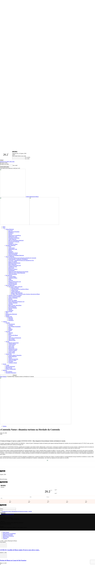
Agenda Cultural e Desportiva (14, 355)
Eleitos (9, 246)
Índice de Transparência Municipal (16, 240)
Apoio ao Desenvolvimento (14, 296)
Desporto (10, 299)
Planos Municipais (12, 264)
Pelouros (10, 234)
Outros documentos (12, 274)
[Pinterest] (32, 436)
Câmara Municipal (10, 229)
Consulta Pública (12, 276)
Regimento (10, 242)
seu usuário (27, 157)
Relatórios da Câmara (13, 252)
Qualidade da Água (12, 266)
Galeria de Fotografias (13, 359)
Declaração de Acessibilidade (9, 533)
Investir (4, 364)
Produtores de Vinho (12, 349)
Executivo (10, 230)
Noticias (4, 376)
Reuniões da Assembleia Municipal (16, 255)
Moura (9, 334)
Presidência (10, 233)
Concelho (8, 322)
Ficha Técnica (6, 532)
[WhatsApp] (26, 436)
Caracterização (11, 324)
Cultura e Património (12, 297)
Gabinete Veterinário (12, 302)
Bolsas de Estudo (15, 287)
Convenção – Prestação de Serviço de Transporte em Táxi (21, 260)
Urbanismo (10, 310)
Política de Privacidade (8, 534)
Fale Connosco (9, 371)
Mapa (9, 327)
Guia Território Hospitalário (14, 326)
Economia (10, 325)
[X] (21, 436)
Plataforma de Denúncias (8, 536)
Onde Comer (11, 346)
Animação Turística (12, 350)
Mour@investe (9, 367)
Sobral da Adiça (11, 340)
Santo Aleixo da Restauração (14, 337)
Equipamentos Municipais (11, 314)
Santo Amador (11, 339)
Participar (5, 370)
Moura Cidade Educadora (16, 292)
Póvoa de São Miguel (13, 335)
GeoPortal (10, 280)
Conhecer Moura (12, 344)
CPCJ (7, 312)
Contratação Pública (12, 277)
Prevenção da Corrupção (13, 241)
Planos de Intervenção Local (14, 265)
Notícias (10, 357)
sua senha (27, 158)
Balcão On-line (9, 311)
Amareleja (10, 332)
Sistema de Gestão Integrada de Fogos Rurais (18, 271)
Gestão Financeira (12, 239)
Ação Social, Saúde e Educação (15, 286)
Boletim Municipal (12, 356)
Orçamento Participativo (11, 372)
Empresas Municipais (10, 366)
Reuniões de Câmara (12, 244)
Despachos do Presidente (13, 237)
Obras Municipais (12, 306)
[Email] (42, 436)
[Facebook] (16, 436)
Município (10, 317)
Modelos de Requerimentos (14, 262)
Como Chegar (11, 345)
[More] (52, 436)
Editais (9, 279)
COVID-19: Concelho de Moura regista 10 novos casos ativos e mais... (20, 550)
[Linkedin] (37, 436)
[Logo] (15, 224)
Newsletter (10, 361)
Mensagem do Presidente (13, 231)
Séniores (10, 309)
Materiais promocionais (13, 342)
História (10, 330)
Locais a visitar (11, 351)
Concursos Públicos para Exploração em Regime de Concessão (22, 257)
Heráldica (10, 329)
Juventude (10, 304)
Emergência (11, 320)
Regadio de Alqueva (12, 269)
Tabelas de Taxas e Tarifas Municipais (16, 272)
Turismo (7, 341)
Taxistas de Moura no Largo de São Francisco (13, 560)
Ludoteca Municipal (15, 291)
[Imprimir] (47, 436)
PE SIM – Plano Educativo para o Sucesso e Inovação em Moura (25, 294)
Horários (7, 315)
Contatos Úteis (9, 316)
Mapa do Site (6, 537)
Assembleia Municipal (10, 245)
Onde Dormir (11, 347)
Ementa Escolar (14, 290)
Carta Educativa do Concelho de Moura (20, 289)
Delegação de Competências (14, 235)
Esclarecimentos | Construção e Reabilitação (18, 259)
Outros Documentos (12, 254)
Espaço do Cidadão (12, 261)
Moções (10, 250)
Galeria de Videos (12, 360)
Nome (1, 508)
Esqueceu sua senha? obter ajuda (7, 161)
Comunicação (9, 354)
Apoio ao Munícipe (10, 256)
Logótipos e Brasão (12, 362)
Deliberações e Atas (12, 236)
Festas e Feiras (11, 352)
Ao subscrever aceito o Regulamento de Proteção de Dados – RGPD (17, 511)
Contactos (5, 538)
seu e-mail (15, 165)
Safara (9, 336)
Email (1, 510)
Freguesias (10, 319)
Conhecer (5, 321)
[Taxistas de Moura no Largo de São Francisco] (3, 557)
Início (4, 226)
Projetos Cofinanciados (11, 369)
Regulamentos (11, 270)
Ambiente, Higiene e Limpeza (15, 295)
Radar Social (11, 267)
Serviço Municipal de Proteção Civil (16, 301)
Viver (4, 228)
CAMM (7, 365)
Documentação (9, 275)
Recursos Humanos (12, 284)
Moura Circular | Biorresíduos (14, 305)
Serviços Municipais (10, 285)
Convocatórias (11, 247)
